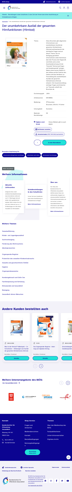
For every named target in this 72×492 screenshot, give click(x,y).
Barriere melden (30, 470)
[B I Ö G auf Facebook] (56, 481)
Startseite (5, 21)
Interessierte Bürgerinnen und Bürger (13, 155)
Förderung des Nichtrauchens (12, 244)
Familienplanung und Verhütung (13, 281)
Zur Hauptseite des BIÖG (35, 485)
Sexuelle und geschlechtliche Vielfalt (15, 263)
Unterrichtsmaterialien (55, 435)
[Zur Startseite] (13, 480)
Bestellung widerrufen (32, 452)
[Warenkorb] (68, 8)
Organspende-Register (10, 254)
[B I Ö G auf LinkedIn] (45, 481)
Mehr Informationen (34, 204)
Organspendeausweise (10, 271)
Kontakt (27, 435)
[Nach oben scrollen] (68, 457)
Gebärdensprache (51, 1)
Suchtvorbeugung (8, 239)
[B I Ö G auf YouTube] (68, 481)
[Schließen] (68, 16)
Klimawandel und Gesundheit (12, 286)
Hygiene (5, 267)
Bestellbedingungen (32, 439)
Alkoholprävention (8, 248)
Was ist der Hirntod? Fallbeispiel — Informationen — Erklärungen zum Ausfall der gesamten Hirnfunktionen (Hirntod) (16, 348)
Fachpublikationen (53, 431)
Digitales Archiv (53, 439)
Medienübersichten (31, 431)
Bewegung (5, 290)
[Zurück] (35, 366)
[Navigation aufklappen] (4, 8)
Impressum (55, 467)
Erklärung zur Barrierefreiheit (11, 470)
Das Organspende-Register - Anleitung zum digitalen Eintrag (44, 347)
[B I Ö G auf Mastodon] (62, 481)
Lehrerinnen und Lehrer (33, 155)
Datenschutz (66, 467)
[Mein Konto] (64, 8)
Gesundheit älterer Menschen (12, 294)
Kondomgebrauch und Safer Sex (13, 277)
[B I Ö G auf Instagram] (51, 481)
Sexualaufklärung (8, 231)
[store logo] (14, 7)
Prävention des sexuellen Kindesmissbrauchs (18, 258)
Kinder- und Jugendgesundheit (13, 235)
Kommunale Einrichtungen (50, 155)
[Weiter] (41, 366)
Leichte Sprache (65, 1)
